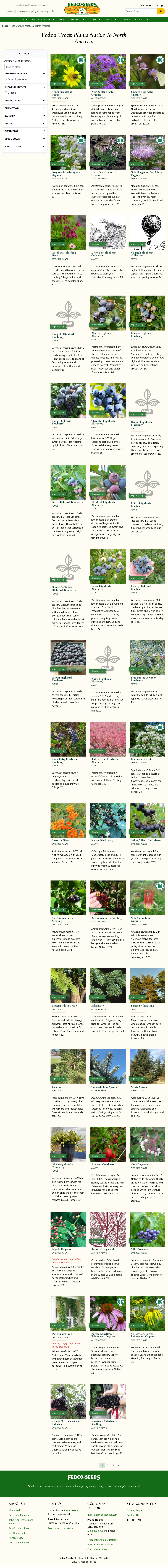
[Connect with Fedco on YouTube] (139, 1519)
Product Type (12, 100)
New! (22, 19)
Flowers (93, 19)
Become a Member (19, 1515)
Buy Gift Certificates (20, 1528)
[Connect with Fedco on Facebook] (128, 1519)
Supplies (109, 19)
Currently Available (16, 73)
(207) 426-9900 (95, 1530)
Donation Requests (19, 1542)
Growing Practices (15, 87)
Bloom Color (12, 139)
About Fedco (15, 1510)
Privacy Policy (16, 1537)
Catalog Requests (136, 1510)
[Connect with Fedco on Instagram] (133, 1519)
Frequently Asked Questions (102, 1539)
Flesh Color (11, 131)
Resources (140, 19)
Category (10, 116)
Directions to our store (60, 1528)
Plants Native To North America (34, 25)
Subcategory (12, 108)
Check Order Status (98, 1549)
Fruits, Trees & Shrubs (70, 19)
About (127, 19)
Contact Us (133, 1515)
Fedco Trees (8, 25)
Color (8, 123)
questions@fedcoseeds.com (102, 1514)
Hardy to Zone (13, 146)
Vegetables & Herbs (42, 19)
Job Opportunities (18, 1533)
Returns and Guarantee (100, 1544)
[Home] (82, 8)
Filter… (27, 53)
